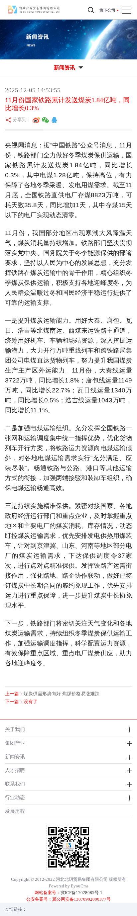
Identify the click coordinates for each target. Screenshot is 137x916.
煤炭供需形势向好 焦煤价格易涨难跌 (61, 693)
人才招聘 (15, 770)
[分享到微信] (45, 120)
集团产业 (15, 743)
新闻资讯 (15, 756)
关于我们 (15, 729)
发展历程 (15, 811)
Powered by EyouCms (68, 885)
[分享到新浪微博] (36, 120)
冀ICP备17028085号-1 (81, 892)
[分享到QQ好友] (54, 120)
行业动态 (15, 797)
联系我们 (15, 784)
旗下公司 (107, 10)
